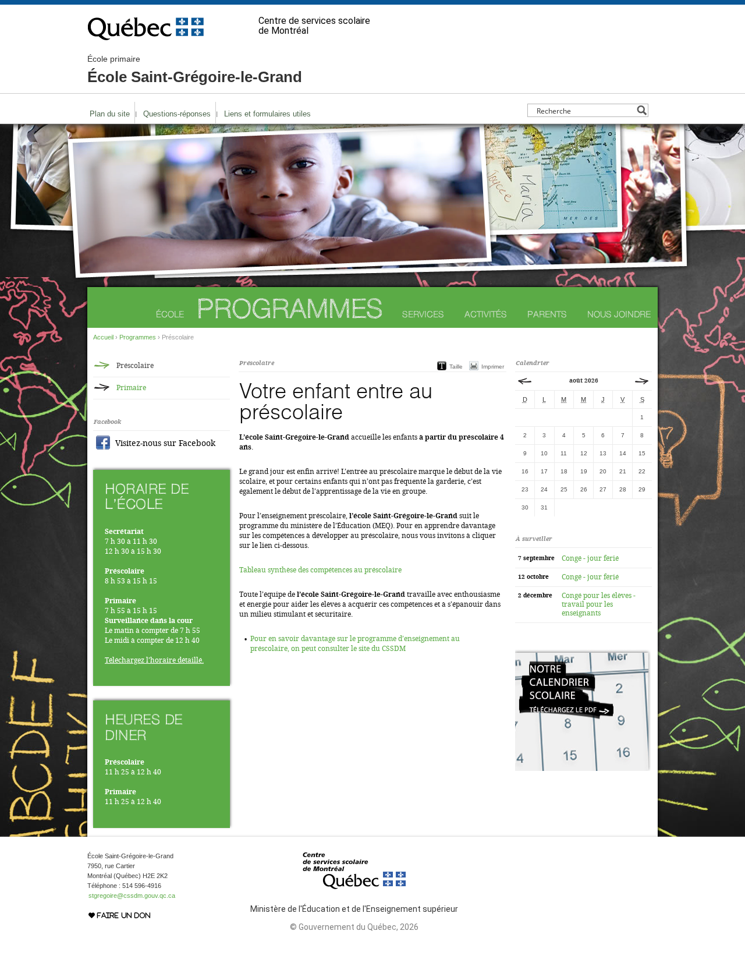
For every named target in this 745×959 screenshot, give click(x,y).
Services (423, 314)
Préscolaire (135, 366)
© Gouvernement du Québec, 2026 (354, 927)
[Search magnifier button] (642, 110)
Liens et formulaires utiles (267, 113)
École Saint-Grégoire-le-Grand (194, 70)
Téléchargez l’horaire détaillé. (154, 660)
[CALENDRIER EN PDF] (583, 769)
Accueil (103, 337)
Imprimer (492, 366)
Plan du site (110, 113)
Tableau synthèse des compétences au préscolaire (320, 570)
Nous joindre (619, 314)
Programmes (290, 308)
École (170, 314)
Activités (485, 314)
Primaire (131, 388)
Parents (547, 314)
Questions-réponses (177, 113)
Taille (456, 366)
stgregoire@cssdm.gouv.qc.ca (131, 895)
